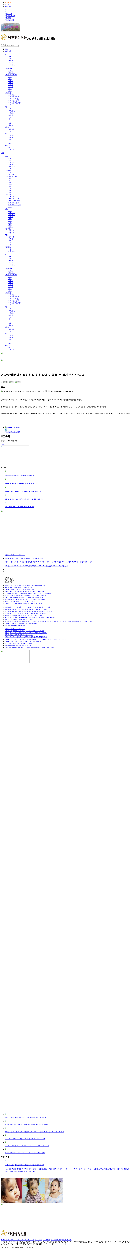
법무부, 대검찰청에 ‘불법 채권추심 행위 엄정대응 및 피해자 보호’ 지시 (28, 611)
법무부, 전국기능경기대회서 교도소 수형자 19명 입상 (23, 623)
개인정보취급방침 (13, 1240)
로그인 (7, 4)
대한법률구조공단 (14, 103)
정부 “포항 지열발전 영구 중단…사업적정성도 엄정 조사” (24, 597)
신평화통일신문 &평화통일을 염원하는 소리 (20, 589)
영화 (10, 123)
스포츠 (10, 115)
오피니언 (11, 135)
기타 (10, 105)
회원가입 (8, 6)
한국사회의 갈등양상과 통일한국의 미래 (18, 643)
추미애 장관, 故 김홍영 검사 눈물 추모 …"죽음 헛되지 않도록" (26, 595)
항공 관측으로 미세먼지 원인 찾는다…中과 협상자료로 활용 (25, 599)
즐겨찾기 (8, 2)
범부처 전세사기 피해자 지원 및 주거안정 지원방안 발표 (24, 615)
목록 (2, 444)
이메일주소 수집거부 (27, 1240)
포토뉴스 (11, 73)
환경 (10, 67)
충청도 (10, 81)
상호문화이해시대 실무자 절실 (15, 625)
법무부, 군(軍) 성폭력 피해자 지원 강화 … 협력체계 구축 (24, 641)
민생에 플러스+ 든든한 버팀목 (15, 629)
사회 (10, 58)
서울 (10, 77)
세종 (10, 91)
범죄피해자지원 (13, 97)
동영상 (10, 125)
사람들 (10, 137)
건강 (10, 109)
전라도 (10, 85)
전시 (10, 121)
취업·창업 (8, 145)
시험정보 (11, 149)
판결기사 (11, 131)
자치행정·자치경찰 (11, 75)
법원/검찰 (11, 60)
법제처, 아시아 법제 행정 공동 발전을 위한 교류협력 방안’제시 (26, 637)
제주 (10, 89)
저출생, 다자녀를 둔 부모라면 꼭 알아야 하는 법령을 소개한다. (26, 585)
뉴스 (6, 54)
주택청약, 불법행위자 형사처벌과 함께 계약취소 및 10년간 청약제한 (28, 593)
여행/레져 (11, 113)
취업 (10, 147)
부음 (10, 143)
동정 (10, 139)
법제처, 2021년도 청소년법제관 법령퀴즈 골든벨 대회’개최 (24, 591)
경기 (10, 79)
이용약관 (4, 1240)
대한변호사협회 (13, 101)
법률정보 (8, 127)
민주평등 (11, 95)
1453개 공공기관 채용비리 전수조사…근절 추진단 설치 (23, 603)
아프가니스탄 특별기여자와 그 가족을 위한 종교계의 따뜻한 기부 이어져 (29, 647)
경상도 (10, 83)
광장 (6, 133)
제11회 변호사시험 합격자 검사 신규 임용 (19, 587)
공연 (10, 119)
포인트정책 (38, 1240)
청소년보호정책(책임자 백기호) (61, 1240)
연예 (10, 117)
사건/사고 (11, 63)
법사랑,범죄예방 (14, 99)
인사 (10, 141)
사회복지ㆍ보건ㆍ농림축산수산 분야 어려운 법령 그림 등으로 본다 (27, 607)
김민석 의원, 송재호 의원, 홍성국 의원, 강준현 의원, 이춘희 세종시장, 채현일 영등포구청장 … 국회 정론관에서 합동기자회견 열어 (48, 621)
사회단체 (8, 93)
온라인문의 (46, 1240)
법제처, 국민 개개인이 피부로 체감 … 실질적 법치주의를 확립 (25, 613)
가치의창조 (8, 69)
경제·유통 (11, 65)
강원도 (10, 87)
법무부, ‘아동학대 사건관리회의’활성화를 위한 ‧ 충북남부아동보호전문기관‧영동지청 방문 (36, 639)
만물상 (10, 71)
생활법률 (11, 129)
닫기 (2, 153)
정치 (10, 56)
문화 (6, 107)
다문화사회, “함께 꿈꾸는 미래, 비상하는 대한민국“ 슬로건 (24, 631)
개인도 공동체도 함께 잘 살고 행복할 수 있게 (20, 601)
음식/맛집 (11, 111)
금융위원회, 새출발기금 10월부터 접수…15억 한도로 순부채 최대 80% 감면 (30, 617)
